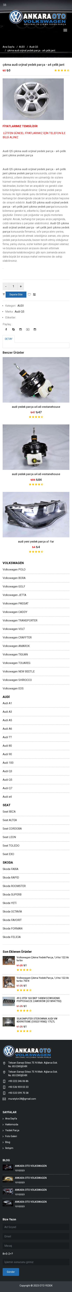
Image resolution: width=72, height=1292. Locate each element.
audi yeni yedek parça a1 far (36, 541)
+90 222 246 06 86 (19, 1081)
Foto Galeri (11, 1136)
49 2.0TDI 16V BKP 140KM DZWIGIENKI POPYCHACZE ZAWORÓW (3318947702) (39, 1000)
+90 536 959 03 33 (18, 1087)
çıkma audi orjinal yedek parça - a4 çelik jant (33, 64)
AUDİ (22, 46)
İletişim (9, 1148)
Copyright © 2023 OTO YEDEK (36, 1285)
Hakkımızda (11, 1124)
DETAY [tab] (8, 338)
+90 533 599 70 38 (18, 1092)
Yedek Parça (12, 1130)
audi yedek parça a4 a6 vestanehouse (36, 406)
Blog (7, 1142)
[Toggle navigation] (65, 30)
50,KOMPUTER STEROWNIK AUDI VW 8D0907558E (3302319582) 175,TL (37, 1020)
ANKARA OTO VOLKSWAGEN (31, 1166)
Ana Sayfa (8, 46)
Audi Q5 (33, 46)
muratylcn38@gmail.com (22, 1098)
